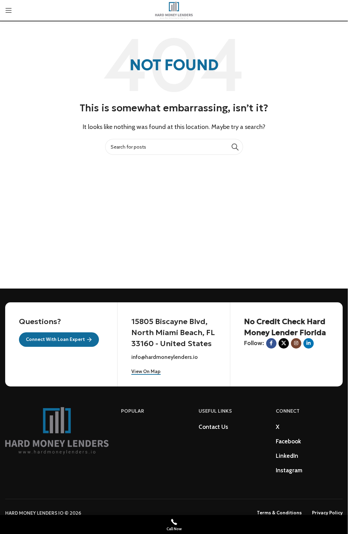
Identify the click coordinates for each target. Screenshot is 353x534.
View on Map (146, 371)
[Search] (235, 147)
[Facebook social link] (271, 343)
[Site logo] (174, 9)
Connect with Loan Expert (55, 339)
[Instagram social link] (296, 343)
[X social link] (284, 343)
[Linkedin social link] (308, 343)
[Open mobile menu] (9, 10)
